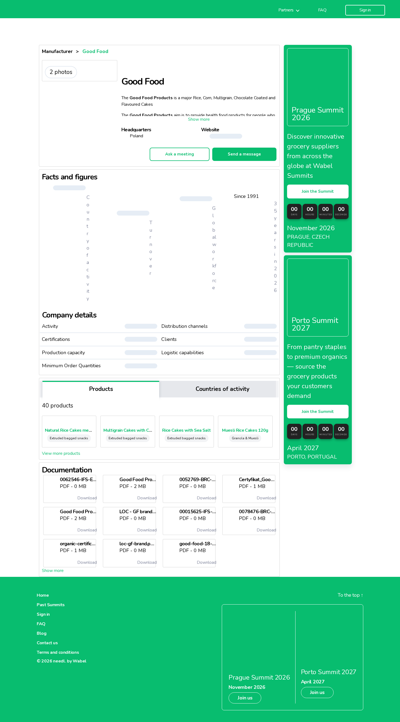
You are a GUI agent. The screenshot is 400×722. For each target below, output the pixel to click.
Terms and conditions (58, 652)
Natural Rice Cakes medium (71, 430)
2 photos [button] (61, 72)
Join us (245, 698)
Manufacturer (57, 51)
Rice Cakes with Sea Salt (186, 430)
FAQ (322, 10)
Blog (41, 633)
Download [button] (86, 498)
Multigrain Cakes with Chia (128, 430)
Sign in (365, 10)
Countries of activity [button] (222, 389)
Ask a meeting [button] (179, 154)
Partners (286, 10)
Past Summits (51, 605)
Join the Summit (318, 191)
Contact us (47, 643)
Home (43, 595)
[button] (198, 119)
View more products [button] (61, 453)
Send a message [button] (244, 154)
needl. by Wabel (70, 661)
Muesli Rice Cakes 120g (245, 430)
